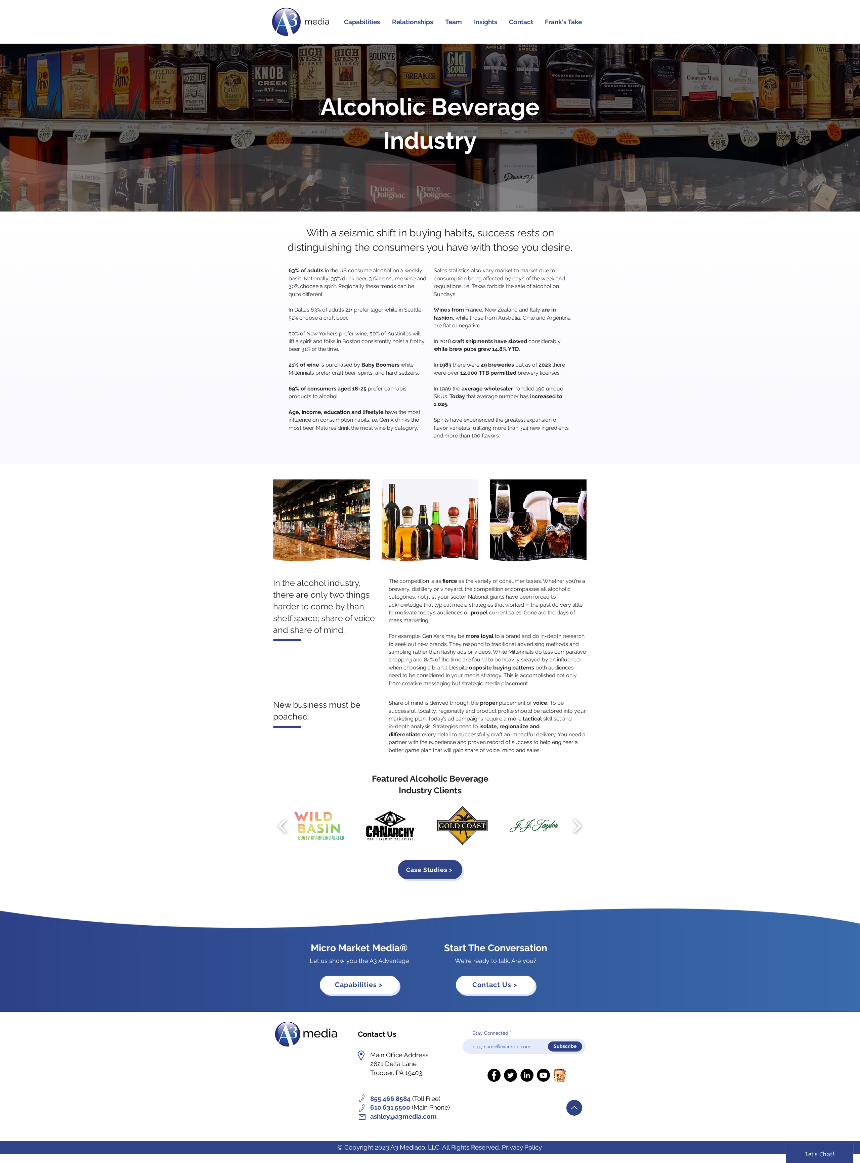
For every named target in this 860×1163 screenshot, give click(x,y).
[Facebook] (494, 1075)
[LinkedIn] (526, 1075)
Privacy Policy (522, 1147)
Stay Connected (490, 1033)
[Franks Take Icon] (559, 1075)
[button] (412, 21)
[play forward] (577, 825)
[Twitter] (510, 1075)
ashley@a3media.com (403, 1116)
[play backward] (282, 825)
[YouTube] (543, 1075)
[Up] (574, 1108)
